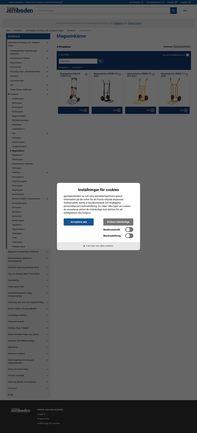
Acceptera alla (78, 222)
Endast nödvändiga (118, 222)
